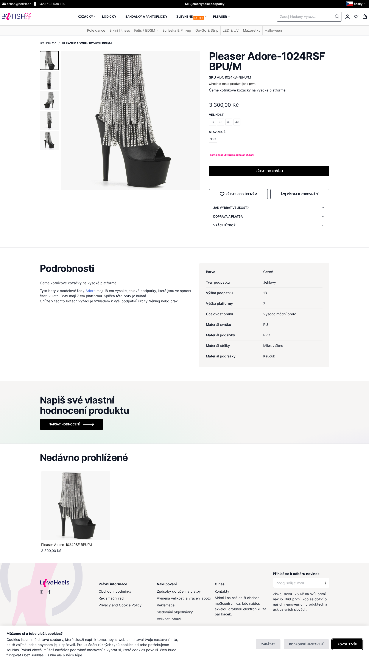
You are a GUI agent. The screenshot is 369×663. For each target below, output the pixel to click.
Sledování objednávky (175, 612)
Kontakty (222, 591)
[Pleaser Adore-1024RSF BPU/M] (75, 505)
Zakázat (268, 644)
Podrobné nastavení (306, 644)
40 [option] (237, 122)
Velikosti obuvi (169, 619)
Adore (90, 291)
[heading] (184, 268)
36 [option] (212, 122)
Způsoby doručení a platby (179, 591)
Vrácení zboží (224, 225)
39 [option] (228, 122)
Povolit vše (347, 644)
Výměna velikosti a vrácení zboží (184, 598)
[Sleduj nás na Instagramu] (41, 592)
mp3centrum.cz (227, 603)
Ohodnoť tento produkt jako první (232, 83)
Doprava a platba (228, 216)
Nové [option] (213, 139)
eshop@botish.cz (19, 4)
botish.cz (48, 43)
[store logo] (16, 16)
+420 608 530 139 (51, 4)
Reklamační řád (111, 598)
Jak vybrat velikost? (231, 207)
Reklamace (165, 605)
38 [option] (220, 122)
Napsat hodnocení (64, 424)
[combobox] (309, 17)
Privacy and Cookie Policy (120, 605)
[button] (356, 3)
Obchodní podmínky (115, 591)
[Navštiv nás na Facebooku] (49, 592)
